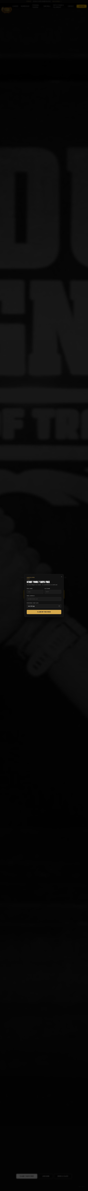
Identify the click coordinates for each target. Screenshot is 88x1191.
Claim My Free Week (44, 612)
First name (30, 588)
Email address (31, 595)
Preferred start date (32, 603)
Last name (47, 588)
